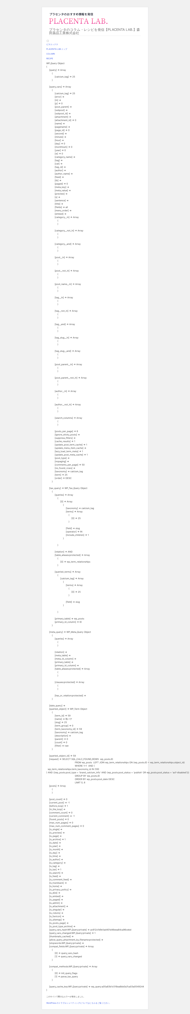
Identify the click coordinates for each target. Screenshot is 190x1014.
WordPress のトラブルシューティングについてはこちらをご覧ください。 (78, 1003)
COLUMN (50, 54)
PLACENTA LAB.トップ (56, 49)
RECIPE (49, 58)
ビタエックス (52, 44)
